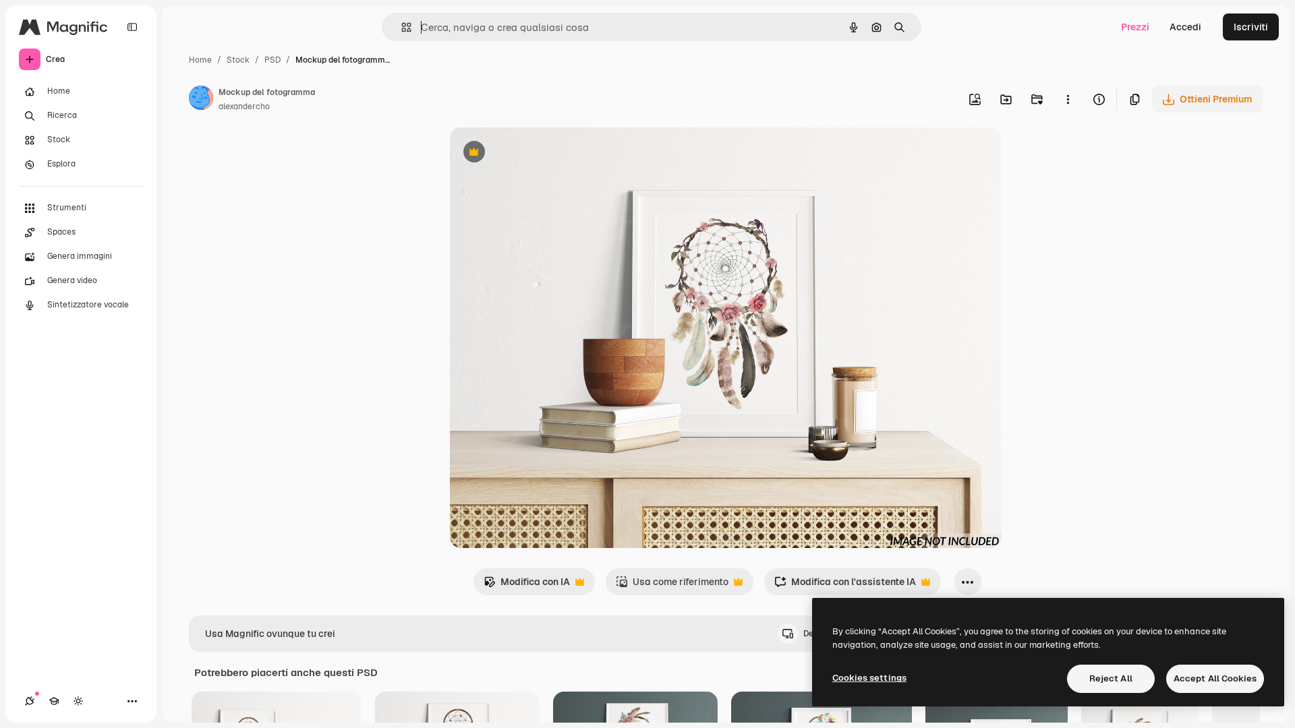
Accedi (1185, 27)
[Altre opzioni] (1067, 99)
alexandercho (244, 106)
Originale (538, 153)
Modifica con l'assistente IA (845, 585)
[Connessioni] (29, 701)
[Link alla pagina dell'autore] (201, 100)
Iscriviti (1251, 27)
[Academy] (54, 701)
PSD (272, 60)
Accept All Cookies (1215, 678)
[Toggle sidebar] (132, 27)
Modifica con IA (527, 585)
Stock (238, 60)
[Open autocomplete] (401, 27)
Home (200, 60)
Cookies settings (869, 678)
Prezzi (1135, 27)
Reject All (1110, 678)
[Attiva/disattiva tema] (78, 701)
